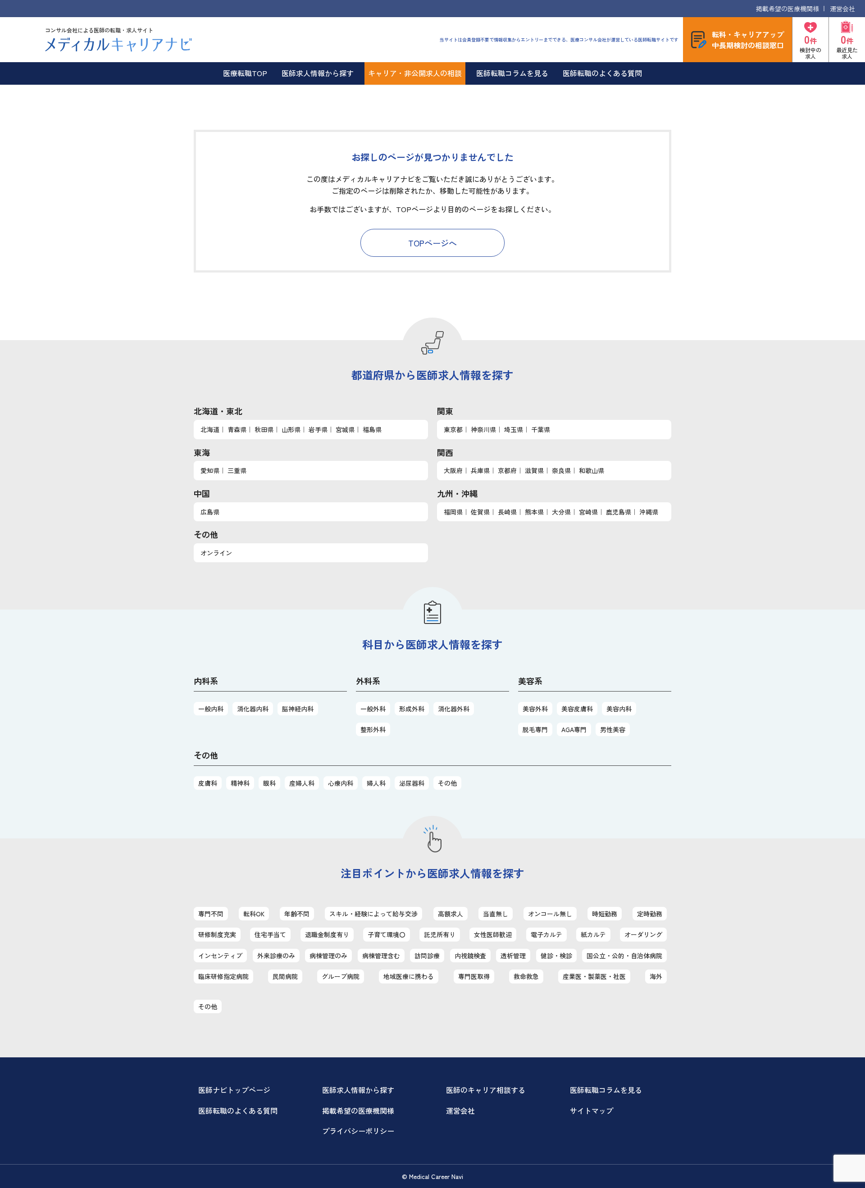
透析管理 (513, 955)
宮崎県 (588, 511)
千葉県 (540, 429)
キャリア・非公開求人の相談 (415, 73)
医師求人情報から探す (318, 73)
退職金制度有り (327, 934)
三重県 (237, 470)
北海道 (209, 429)
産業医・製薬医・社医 (594, 976)
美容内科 (619, 708)
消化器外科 (453, 708)
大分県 (561, 511)
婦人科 (376, 782)
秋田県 (264, 429)
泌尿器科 (411, 782)
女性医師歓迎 (493, 934)
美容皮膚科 (577, 708)
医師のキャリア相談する (485, 1089)
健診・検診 (556, 955)
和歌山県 (591, 470)
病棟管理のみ (328, 955)
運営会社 (842, 8)
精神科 (240, 782)
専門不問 (210, 913)
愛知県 (209, 470)
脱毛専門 (535, 729)
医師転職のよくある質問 (602, 73)
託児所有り (439, 934)
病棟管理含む (381, 955)
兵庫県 (480, 470)
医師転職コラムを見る (512, 73)
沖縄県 (648, 511)
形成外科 (411, 708)
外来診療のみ (276, 955)
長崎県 (507, 511)
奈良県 (561, 470)
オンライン (216, 552)
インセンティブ (220, 955)
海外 (656, 976)
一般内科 (210, 708)
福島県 (372, 429)
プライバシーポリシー (358, 1130)
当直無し (495, 913)
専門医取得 (474, 976)
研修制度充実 (217, 934)
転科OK (253, 913)
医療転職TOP (245, 73)
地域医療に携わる (408, 976)
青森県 (237, 429)
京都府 (507, 470)
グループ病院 (341, 976)
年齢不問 (297, 913)
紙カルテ (593, 934)
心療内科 (340, 782)
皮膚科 (207, 782)
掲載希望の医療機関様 (787, 8)
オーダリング (643, 934)
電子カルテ (546, 934)
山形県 (291, 429)
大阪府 (453, 470)
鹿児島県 (618, 511)
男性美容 (612, 729)
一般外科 (373, 708)
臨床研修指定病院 (223, 976)
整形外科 (373, 729)
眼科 (269, 782)
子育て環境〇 (386, 934)
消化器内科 (253, 708)
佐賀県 (480, 511)
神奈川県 (483, 429)
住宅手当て (270, 934)
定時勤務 (649, 913)
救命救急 (526, 976)
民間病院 (285, 976)
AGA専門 (574, 729)
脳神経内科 (298, 708)
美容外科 (535, 708)
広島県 (209, 511)
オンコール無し (550, 913)
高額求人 (450, 913)
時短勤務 (604, 913)
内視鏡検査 (470, 955)
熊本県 (534, 511)
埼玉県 (513, 429)
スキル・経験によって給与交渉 (373, 913)
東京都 (453, 429)
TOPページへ (432, 243)
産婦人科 (301, 782)
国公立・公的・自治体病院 (624, 955)
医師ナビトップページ (234, 1089)
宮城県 (345, 429)
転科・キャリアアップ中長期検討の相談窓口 (748, 39)
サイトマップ (591, 1110)
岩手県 (318, 429)
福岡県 (453, 511)
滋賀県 (534, 470)
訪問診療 (427, 955)
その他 (447, 782)
